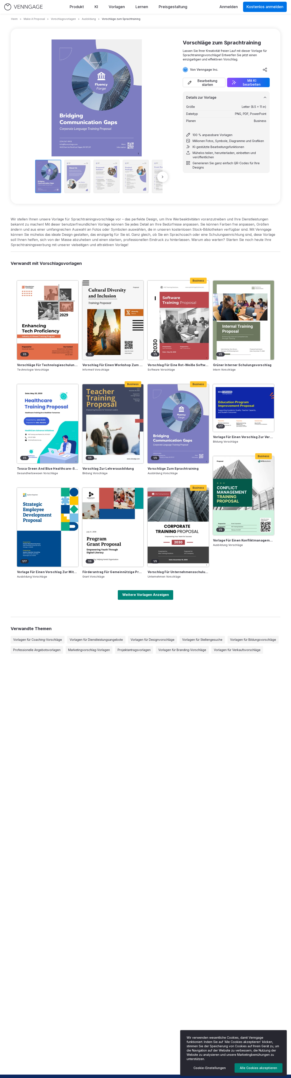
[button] (204, 82)
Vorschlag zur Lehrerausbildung (108, 468)
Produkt (77, 6)
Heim (14, 19)
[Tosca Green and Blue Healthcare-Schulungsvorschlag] (47, 423)
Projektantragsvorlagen (134, 650)
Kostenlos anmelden (264, 6)
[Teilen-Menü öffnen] (265, 69)
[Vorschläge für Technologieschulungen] (47, 320)
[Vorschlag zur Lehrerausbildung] (113, 423)
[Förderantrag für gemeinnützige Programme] (113, 527)
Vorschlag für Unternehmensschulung (178, 572)
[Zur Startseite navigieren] (23, 6)
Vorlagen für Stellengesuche (202, 639)
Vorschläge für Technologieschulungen (47, 365)
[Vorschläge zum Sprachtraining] (178, 423)
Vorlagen (117, 6)
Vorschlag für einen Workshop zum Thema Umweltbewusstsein (113, 365)
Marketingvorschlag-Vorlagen (89, 650)
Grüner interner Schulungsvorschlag (242, 365)
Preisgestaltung (173, 6)
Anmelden (228, 6)
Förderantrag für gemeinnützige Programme (113, 572)
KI (96, 6)
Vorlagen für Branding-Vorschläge (182, 650)
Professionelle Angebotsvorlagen (37, 650)
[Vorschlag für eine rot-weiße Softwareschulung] (178, 320)
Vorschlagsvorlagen (63, 19)
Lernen (141, 6)
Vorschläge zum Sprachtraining (173, 468)
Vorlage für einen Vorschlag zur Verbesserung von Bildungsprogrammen (243, 437)
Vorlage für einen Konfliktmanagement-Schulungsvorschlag (243, 540)
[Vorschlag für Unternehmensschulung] (178, 527)
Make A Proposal (34, 19)
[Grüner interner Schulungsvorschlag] (243, 320)
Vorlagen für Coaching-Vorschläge (37, 639)
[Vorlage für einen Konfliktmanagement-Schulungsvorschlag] (243, 495)
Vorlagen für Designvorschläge (152, 639)
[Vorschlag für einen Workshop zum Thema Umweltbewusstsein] (113, 320)
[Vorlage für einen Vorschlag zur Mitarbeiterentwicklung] (47, 527)
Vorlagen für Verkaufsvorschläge (237, 650)
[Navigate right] (162, 177)
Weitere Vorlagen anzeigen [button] (145, 595)
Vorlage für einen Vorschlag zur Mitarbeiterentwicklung (47, 572)
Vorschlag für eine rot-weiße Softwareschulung (178, 365)
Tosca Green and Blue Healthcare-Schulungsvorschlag (47, 468)
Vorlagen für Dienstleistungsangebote (96, 639)
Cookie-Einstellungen (209, 1068)
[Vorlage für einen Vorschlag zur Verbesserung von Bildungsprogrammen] (243, 408)
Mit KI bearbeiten (252, 82)
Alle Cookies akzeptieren (258, 1068)
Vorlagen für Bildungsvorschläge (253, 639)
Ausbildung (89, 19)
